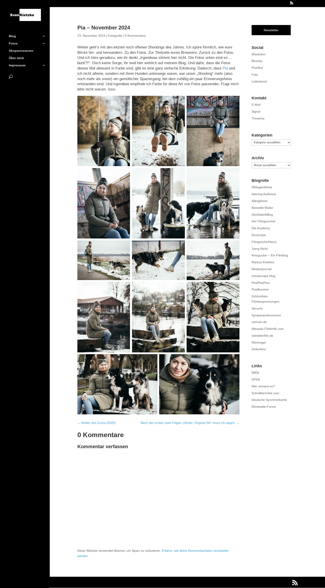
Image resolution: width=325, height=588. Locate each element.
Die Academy (261, 228)
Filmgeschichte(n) (264, 242)
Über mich (16, 58)
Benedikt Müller (262, 207)
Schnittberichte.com (265, 393)
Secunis (257, 308)
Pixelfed (257, 67)
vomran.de (259, 322)
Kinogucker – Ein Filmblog (270, 255)
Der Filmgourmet (263, 221)
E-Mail (256, 104)
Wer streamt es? (263, 386)
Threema (258, 118)
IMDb (255, 372)
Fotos (13, 43)
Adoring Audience (264, 194)
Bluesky (257, 61)
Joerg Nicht (260, 248)
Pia (225, 68)
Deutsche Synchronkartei (269, 400)
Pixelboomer (260, 289)
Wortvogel (259, 342)
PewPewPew (261, 282)
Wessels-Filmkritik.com (268, 329)
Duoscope (259, 235)
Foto (255, 74)
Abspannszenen (21, 50)
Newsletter (271, 30)
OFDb (256, 379)
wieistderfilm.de (262, 335)
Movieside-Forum (264, 406)
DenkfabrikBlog (262, 214)
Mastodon (259, 54)
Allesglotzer (260, 201)
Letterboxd (259, 81)
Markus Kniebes (263, 262)
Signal (256, 111)
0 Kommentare (135, 35)
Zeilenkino (259, 349)
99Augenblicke (262, 187)
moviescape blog (263, 276)
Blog (12, 36)
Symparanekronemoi (266, 315)
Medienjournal (261, 269)
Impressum (17, 65)
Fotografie (115, 35)
